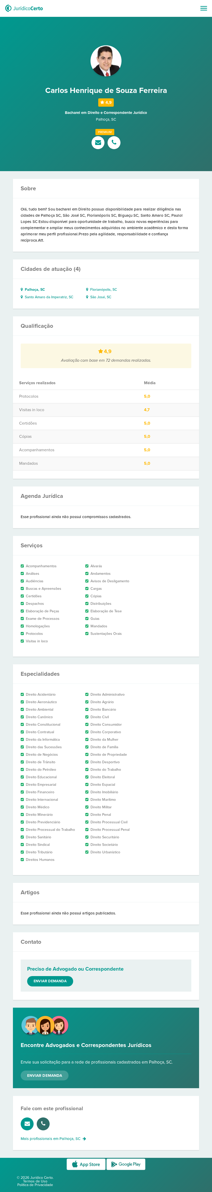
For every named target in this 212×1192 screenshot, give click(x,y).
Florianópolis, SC (102, 289)
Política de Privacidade (35, 1185)
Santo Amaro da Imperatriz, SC (48, 297)
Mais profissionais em (50, 1138)
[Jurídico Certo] (24, 12)
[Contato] (99, 143)
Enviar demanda (50, 981)
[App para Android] (126, 1169)
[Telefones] (114, 143)
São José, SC (99, 297)
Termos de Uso (35, 1181)
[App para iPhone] (87, 1169)
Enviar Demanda (44, 1075)
